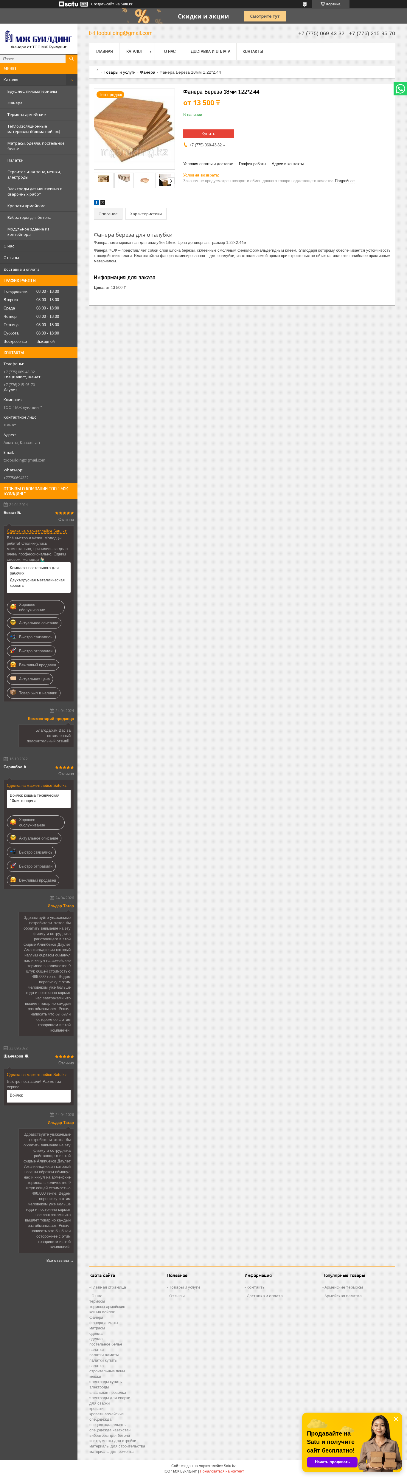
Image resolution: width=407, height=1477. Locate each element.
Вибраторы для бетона (29, 217)
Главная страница (108, 1287)
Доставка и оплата (22, 269)
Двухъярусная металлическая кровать (37, 583)
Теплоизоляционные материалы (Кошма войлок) (33, 128)
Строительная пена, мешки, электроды (34, 174)
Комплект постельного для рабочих (34, 570)
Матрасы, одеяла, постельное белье (36, 145)
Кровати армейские (26, 205)
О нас (9, 246)
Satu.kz (230, 1466)
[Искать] (71, 58)
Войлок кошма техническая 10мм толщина (34, 798)
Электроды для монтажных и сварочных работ (35, 191)
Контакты (253, 51)
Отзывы (11, 257)
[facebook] (96, 203)
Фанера (15, 103)
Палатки (15, 160)
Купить (208, 133)
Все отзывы (57, 1260)
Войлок (16, 1095)
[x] (102, 203)
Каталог (11, 79)
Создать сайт (102, 4)
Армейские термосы (343, 1287)
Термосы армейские (26, 114)
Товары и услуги (120, 72)
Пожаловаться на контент (222, 1471)
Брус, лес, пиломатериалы (32, 91)
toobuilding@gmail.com (24, 460)
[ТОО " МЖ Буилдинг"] (38, 36)
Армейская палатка (343, 1295)
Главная (104, 51)
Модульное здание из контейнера (28, 231)
